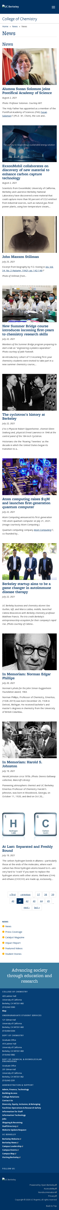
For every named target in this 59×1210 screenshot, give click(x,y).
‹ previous (26, 894)
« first (14, 894)
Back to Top (51, 1205)
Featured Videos (14, 948)
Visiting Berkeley (11, 1157)
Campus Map (9, 1153)
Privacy (52, 1196)
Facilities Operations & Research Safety (21, 1108)
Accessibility (50, 1188)
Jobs (4, 1119)
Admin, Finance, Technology (15, 1089)
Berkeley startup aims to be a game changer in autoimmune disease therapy (26, 587)
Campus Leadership (12, 1146)
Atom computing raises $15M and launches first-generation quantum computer (26, 502)
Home (5, 26)
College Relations (10, 1097)
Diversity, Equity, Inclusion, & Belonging (21, 1104)
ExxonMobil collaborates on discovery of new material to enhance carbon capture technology (25, 171)
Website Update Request (14, 1130)
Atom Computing (43, 529)
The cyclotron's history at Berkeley (23, 416)
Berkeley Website (11, 1139)
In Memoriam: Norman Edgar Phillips (26, 676)
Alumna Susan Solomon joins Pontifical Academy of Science (27, 90)
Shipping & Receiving (12, 1122)
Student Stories (13, 953)
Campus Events (10, 1150)
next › (28, 907)
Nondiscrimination (47, 1192)
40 (13, 901)
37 (39, 895)
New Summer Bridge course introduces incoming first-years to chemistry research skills (28, 330)
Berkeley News (10, 1142)
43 (35, 901)
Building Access (9, 1093)
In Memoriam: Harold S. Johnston (22, 764)
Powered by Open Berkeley (43, 1185)
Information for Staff (12, 1111)
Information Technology (14, 1115)
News (15, 26)
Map (4, 1011)
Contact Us (7, 1100)
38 (46, 895)
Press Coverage (13, 931)
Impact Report (13, 942)
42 (28, 901)
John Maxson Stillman (20, 256)
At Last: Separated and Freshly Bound (27, 848)
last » (38, 907)
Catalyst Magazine (14, 937)
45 (49, 901)
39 (53, 895)
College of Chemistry (19, 19)
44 (42, 901)
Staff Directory (10, 1126)
